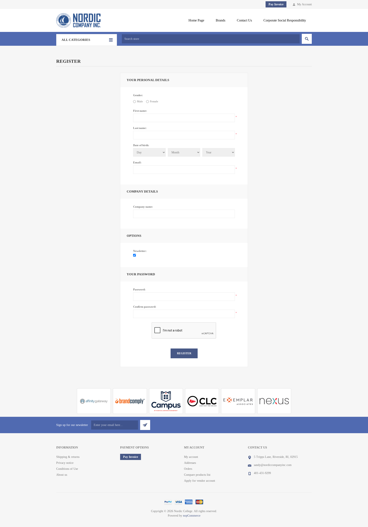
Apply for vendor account (199, 480)
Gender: (138, 95)
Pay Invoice (276, 4)
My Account (304, 4)
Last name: (140, 128)
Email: (137, 162)
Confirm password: (144, 306)
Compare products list (197, 474)
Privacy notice (64, 462)
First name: (140, 110)
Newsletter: (140, 251)
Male (140, 101)
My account (191, 456)
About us (61, 474)
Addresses (190, 462)
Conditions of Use (67, 468)
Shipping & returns (67, 456)
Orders (188, 468)
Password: (139, 289)
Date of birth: (141, 145)
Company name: (143, 206)
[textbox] (211, 38)
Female (154, 101)
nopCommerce (191, 515)
